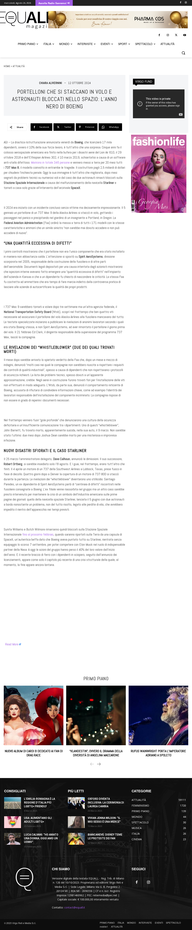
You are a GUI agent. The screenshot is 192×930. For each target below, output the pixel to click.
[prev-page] (92, 764)
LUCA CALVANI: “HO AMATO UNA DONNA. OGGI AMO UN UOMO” (41, 838)
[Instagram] (186, 3)
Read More (11, 644)
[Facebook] (180, 3)
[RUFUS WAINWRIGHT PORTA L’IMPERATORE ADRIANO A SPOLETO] (158, 715)
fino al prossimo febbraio (37, 534)
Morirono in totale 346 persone (50, 162)
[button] (183, 52)
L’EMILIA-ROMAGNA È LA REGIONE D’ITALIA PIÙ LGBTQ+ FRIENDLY (39, 802)
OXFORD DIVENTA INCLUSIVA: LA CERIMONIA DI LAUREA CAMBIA (106, 802)
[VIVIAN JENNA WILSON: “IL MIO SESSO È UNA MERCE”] (76, 822)
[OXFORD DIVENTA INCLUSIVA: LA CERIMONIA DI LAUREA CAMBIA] (76, 803)
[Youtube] (184, 35)
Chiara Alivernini (50, 83)
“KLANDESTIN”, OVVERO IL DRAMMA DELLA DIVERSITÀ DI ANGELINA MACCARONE (96, 753)
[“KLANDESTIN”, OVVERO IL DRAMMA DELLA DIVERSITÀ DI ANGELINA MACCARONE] (96, 715)
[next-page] (98, 764)
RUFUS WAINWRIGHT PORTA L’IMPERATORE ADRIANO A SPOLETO (158, 753)
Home (7, 66)
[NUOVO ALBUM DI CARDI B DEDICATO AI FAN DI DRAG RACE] (33, 715)
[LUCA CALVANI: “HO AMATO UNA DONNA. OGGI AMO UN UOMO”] (12, 839)
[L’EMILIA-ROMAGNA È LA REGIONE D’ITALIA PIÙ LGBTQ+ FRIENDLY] (12, 803)
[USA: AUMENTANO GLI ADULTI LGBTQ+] (12, 822)
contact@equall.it (74, 907)
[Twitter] (176, 35)
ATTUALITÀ (19, 66)
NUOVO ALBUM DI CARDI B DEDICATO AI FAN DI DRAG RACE (34, 753)
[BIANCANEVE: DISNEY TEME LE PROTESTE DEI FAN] (76, 839)
